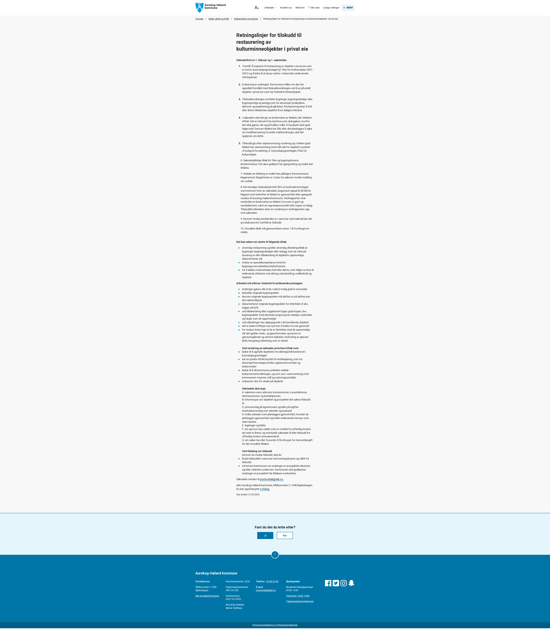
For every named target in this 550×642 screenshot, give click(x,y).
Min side (315, 7)
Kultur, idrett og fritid (219, 18)
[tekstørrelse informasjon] (257, 8)
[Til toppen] (275, 554)
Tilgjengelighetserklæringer (300, 601)
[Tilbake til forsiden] (211, 7)
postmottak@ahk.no (266, 590)
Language (269, 7)
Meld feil (300, 7)
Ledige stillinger (331, 7)
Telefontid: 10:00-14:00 (297, 596)
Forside (199, 18)
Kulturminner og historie (246, 18)
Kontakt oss (286, 7)
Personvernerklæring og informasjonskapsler (275, 625)
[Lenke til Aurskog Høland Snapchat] (351, 583)
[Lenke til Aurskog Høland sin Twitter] (336, 583)
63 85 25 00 (272, 581)
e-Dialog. (265, 488)
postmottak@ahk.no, (271, 479)
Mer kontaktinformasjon (207, 596)
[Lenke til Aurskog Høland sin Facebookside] (328, 583)
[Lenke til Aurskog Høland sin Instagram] (343, 583)
